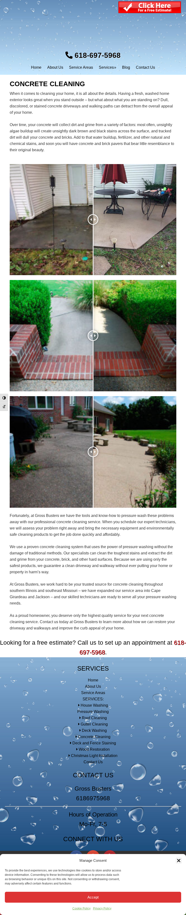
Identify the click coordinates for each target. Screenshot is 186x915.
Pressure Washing (93, 712)
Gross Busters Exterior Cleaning (93, 29)
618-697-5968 (97, 55)
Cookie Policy (81, 908)
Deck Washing (94, 730)
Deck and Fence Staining (93, 743)
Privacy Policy (102, 908)
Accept (93, 897)
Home (93, 680)
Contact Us (93, 762)
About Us (93, 686)
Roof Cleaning (94, 718)
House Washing (94, 705)
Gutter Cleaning (94, 724)
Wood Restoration (94, 749)
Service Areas (93, 693)
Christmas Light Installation (93, 756)
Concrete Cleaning (93, 737)
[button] (178, 860)
